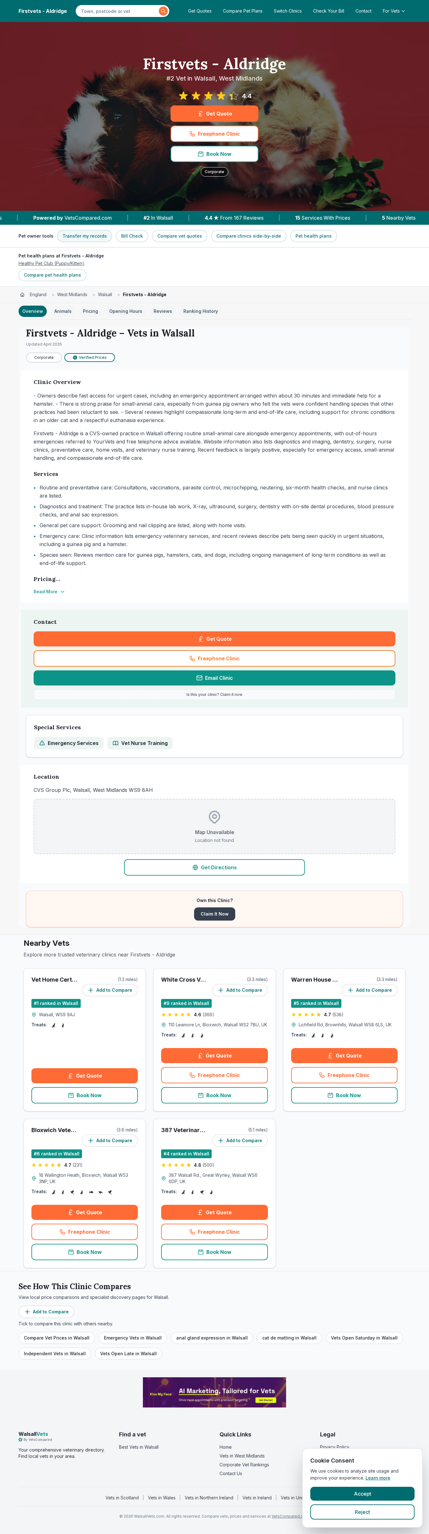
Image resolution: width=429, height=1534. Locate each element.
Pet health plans (314, 236)
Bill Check (132, 236)
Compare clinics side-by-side (248, 236)
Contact (364, 11)
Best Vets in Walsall (139, 1447)
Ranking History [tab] (200, 311)
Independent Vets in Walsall (55, 1353)
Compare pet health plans (52, 275)
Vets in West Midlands (242, 1455)
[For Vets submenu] (405, 11)
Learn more (378, 1477)
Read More (45, 591)
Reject (362, 1512)
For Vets (391, 11)
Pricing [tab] (90, 311)
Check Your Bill (328, 11)
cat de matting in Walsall (289, 1337)
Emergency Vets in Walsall (133, 1337)
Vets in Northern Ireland (209, 1497)
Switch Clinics (288, 11)
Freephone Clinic (219, 134)
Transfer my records (84, 236)
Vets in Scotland (122, 1497)
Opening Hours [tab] (125, 311)
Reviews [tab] (163, 311)
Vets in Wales (162, 1497)
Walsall (105, 294)
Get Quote (219, 113)
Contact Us (231, 1473)
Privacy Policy (334, 1447)
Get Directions (219, 867)
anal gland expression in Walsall (212, 1337)
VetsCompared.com (290, 1516)
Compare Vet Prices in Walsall (57, 1337)
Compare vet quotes (179, 236)
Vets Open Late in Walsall (128, 1353)
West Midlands (72, 294)
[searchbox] (118, 11)
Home (226, 1447)
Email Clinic (219, 678)
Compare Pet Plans (243, 11)
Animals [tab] (63, 311)
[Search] (163, 11)
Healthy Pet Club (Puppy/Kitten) (51, 263)
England (38, 294)
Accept (362, 1494)
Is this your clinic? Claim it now (214, 694)
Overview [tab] (32, 311)
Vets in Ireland (257, 1497)
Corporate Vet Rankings (244, 1464)
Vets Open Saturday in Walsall (364, 1337)
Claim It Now (215, 913)
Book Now (218, 154)
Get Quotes (200, 11)
